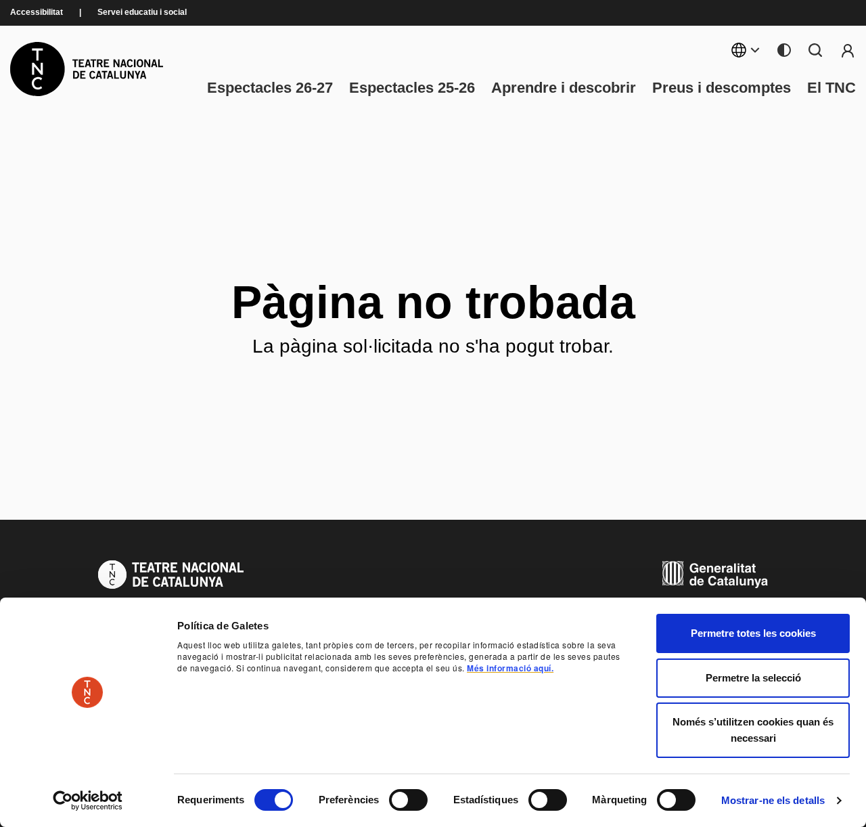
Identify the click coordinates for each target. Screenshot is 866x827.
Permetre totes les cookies (753, 633)
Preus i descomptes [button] (721, 88)
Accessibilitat (36, 12)
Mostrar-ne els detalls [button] (773, 800)
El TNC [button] (831, 88)
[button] (512, 712)
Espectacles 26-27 (270, 88)
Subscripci (848, 50)
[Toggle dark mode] (784, 50)
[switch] (408, 800)
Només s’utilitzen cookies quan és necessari (753, 730)
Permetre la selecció (753, 678)
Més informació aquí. (510, 668)
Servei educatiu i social (142, 12)
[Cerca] (815, 50)
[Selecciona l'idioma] (746, 50)
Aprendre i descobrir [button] (563, 88)
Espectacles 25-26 (412, 88)
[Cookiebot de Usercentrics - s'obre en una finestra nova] (87, 800)
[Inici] (86, 69)
